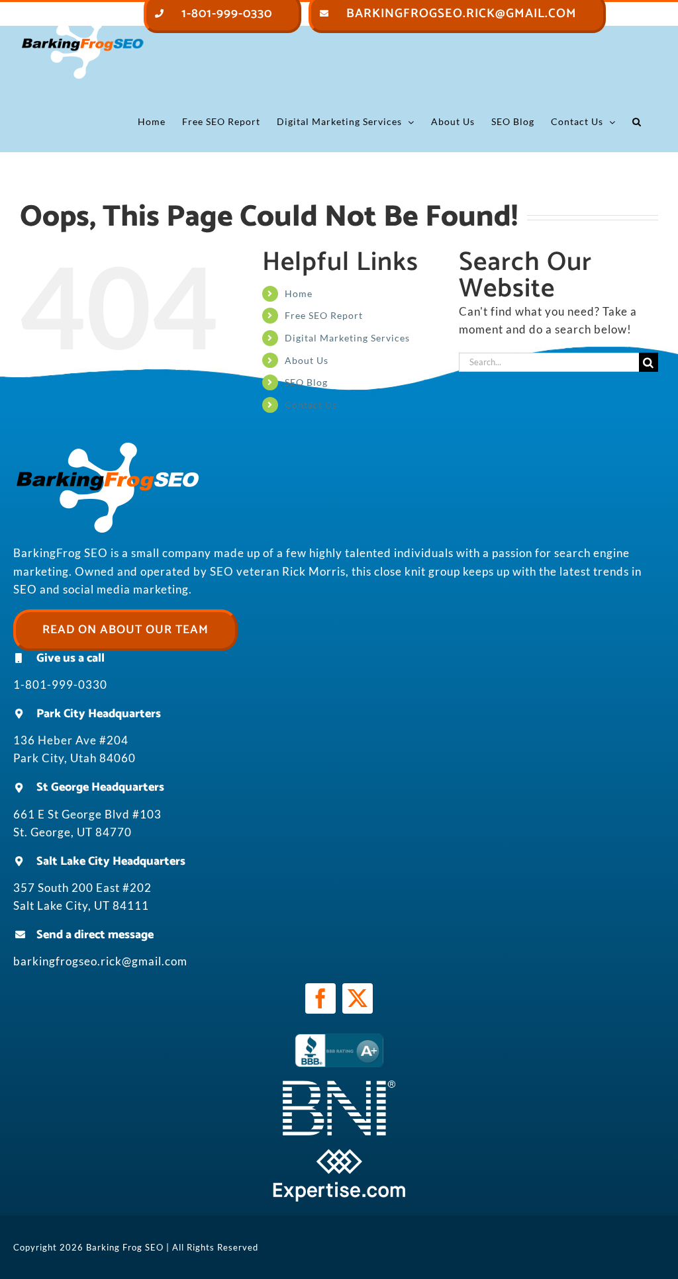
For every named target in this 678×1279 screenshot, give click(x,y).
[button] (637, 122)
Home (299, 293)
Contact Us (311, 404)
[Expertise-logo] (339, 1154)
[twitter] (357, 998)
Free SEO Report (324, 315)
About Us (306, 360)
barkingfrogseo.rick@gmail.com (100, 961)
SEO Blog (306, 382)
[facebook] (320, 998)
